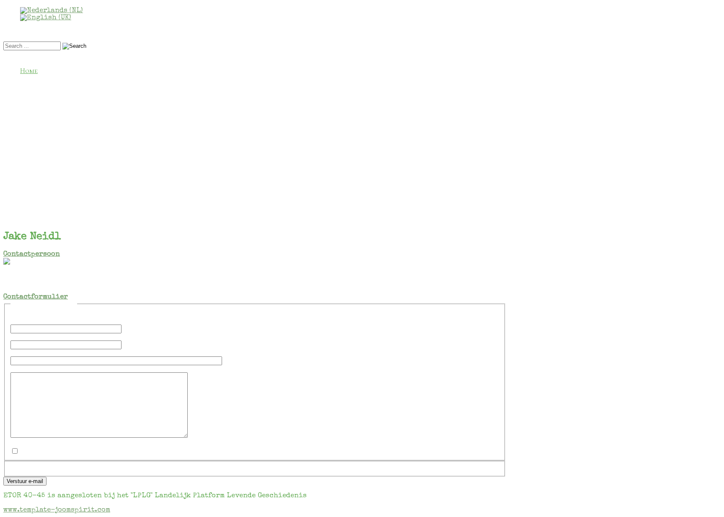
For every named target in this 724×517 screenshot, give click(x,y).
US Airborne (57, 132)
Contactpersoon (31, 254)
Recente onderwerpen (73, 209)
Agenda (49, 88)
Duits (46, 114)
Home (29, 70)
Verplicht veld (40, 313)
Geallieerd (55, 105)
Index (45, 200)
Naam (22, 321)
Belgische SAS (60, 141)
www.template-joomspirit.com (56, 510)
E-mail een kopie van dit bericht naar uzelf (91, 443)
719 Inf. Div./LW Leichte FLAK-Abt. (92, 167)
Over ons (35, 79)
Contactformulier (35, 297)
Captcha (27, 467)
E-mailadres (36, 336)
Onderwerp (32, 352)
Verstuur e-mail (25, 481)
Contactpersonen (49, 97)
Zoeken (48, 218)
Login (29, 176)
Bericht (27, 368)
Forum (30, 191)
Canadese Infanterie (70, 149)
